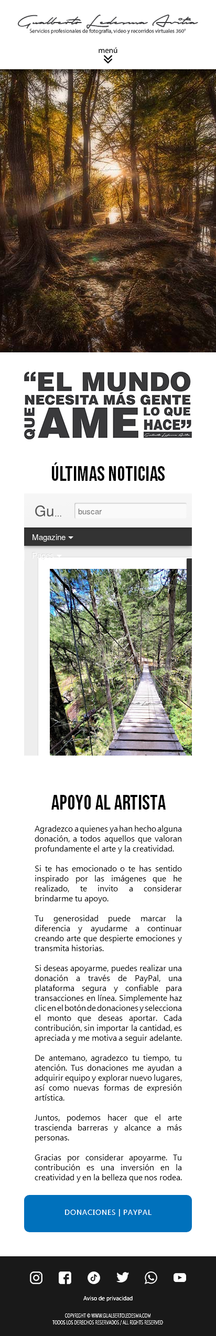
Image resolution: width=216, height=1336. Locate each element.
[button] (108, 55)
